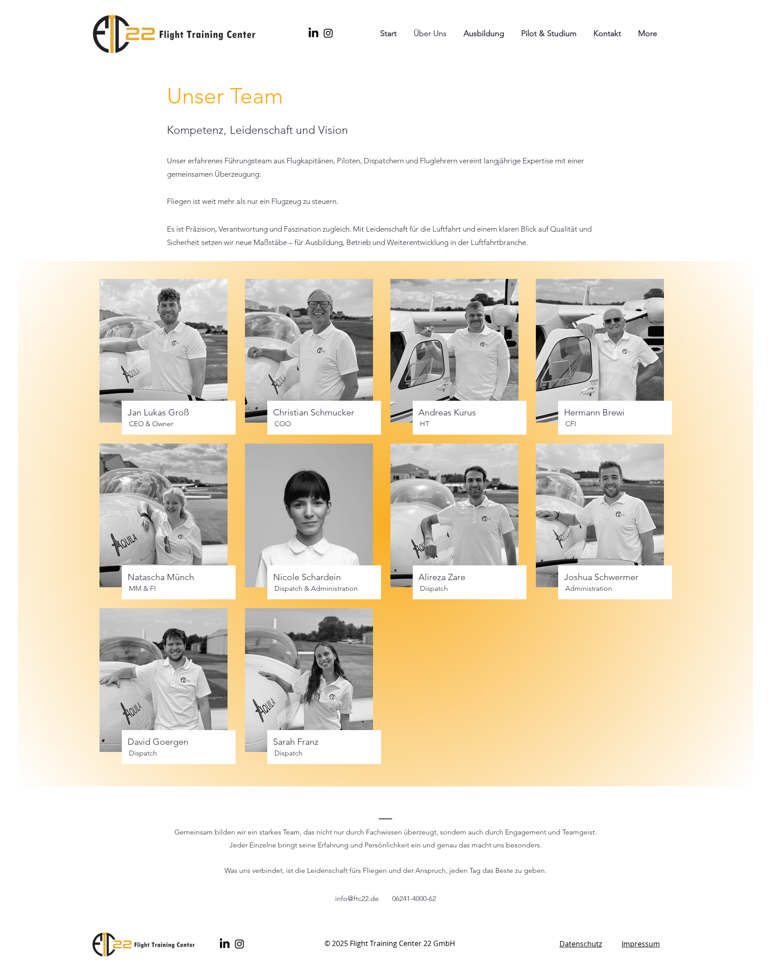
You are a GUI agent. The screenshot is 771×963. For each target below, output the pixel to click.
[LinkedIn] (313, 33)
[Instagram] (328, 33)
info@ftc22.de (357, 898)
